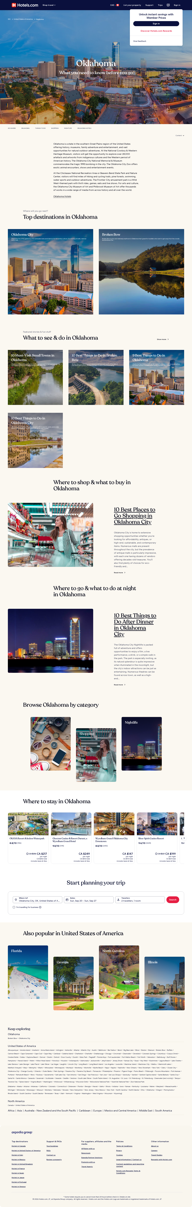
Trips (160, 5)
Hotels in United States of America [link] (26, 1150)
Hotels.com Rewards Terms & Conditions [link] (128, 1172)
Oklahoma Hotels (84, 128)
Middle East (145, 1110)
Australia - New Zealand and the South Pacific (50, 1110)
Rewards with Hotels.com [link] (161, 1159)
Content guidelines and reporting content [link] (130, 1165)
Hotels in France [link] (18, 1168)
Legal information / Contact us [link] (129, 1159)
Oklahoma (25, 128)
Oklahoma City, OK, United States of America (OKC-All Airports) (40, 900)
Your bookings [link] (52, 1146)
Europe (97, 1110)
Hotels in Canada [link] (19, 1146)
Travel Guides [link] (156, 1155)
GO (9, 19)
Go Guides (12, 128)
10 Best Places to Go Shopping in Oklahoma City (134, 516)
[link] (156, 41)
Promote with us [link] (88, 1162)
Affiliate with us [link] (88, 1148)
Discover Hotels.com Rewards (156, 31)
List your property (132, 5)
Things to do (40, 128)
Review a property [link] (54, 1159)
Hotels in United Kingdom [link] (22, 1164)
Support (149, 5)
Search (172, 899)
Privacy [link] (119, 1150)
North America (16, 1101)
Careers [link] (154, 1150)
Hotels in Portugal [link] (19, 1182)
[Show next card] (184, 838)
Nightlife (68, 128)
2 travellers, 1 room (131, 900)
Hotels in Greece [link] (19, 1186)
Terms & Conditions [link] (124, 1146)
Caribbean (85, 1110)
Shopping (55, 128)
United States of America (23, 19)
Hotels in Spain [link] (18, 1173)
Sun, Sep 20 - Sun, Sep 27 (83, 900)
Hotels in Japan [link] (18, 1177)
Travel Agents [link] (87, 1166)
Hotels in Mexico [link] (18, 1159)
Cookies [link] (119, 1155)
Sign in (177, 5)
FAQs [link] (49, 1150)
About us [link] (155, 1146)
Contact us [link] (51, 1155)
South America (163, 1110)
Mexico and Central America (120, 1110)
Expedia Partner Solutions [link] (91, 1157)
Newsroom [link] (85, 1153)
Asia (19, 1110)
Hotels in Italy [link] (17, 1155)
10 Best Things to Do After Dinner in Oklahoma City (135, 625)
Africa (11, 1110)
